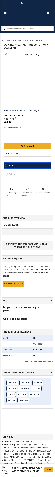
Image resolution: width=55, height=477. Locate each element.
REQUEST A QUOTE (13, 283)
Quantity (7, 132)
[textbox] (27, 28)
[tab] (29, 105)
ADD (49, 470)
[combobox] (27, 29)
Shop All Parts (6, 40)
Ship (10, 165)
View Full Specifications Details (38, 362)
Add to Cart (27, 146)
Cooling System (17, 40)
